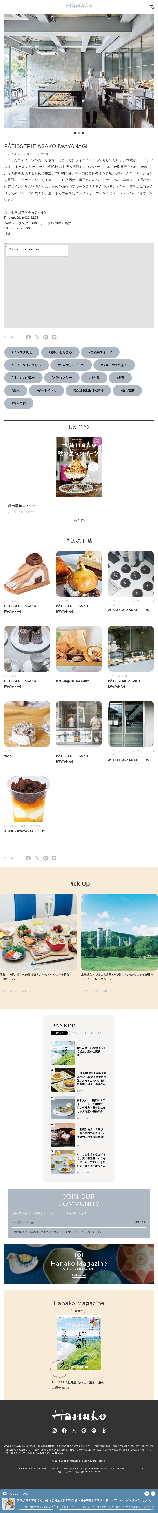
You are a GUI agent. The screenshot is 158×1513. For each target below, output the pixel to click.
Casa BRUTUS (38, 1468)
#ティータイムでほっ (26, 365)
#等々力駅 (19, 403)
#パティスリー (62, 377)
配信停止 (140, 1222)
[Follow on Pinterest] (84, 1431)
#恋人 (16, 390)
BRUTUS (25, 1468)
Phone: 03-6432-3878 (21, 218)
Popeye (84, 1468)
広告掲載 (80, 1472)
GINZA (65, 1468)
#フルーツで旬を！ (114, 365)
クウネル (74, 1468)
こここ (134, 1468)
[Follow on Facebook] (64, 1431)
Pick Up (79, 883)
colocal (112, 1468)
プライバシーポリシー (51, 1231)
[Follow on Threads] (104, 1431)
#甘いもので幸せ (23, 377)
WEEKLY (77, 1033)
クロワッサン (54, 1468)
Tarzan (104, 1468)
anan (17, 1468)
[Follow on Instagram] (54, 1431)
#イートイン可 (46, 390)
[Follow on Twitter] (74, 1431)
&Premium (94, 1468)
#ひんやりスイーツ (71, 365)
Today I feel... (19, 1493)
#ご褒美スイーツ (100, 352)
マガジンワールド (65, 1472)
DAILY (59, 1033)
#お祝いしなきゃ (60, 352)
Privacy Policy (92, 1472)
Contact (59, 1453)
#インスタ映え (22, 352)
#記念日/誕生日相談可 (88, 390)
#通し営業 (127, 390)
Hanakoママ (123, 1468)
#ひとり (94, 377)
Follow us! (79, 1275)
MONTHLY (95, 1033)
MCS (141, 1468)
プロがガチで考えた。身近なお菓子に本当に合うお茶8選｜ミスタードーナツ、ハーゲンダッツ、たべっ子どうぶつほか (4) (85, 1500)
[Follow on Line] (94, 1431)
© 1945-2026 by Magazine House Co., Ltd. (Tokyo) (79, 1461)
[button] (75, 133)
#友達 (120, 377)
